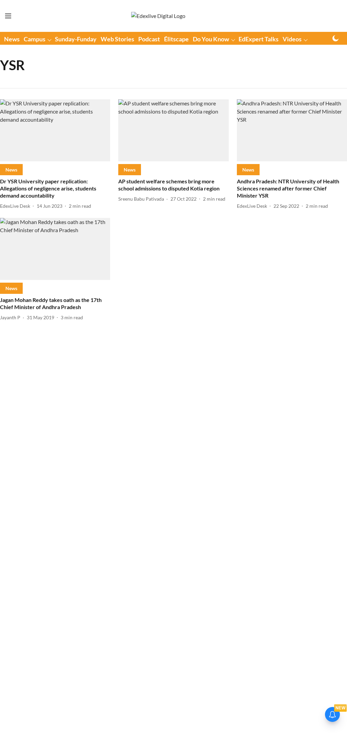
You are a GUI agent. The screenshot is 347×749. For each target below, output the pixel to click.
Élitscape (176, 39)
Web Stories (117, 39)
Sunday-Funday (76, 39)
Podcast (149, 39)
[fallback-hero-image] (55, 130)
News (12, 39)
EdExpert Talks (259, 39)
